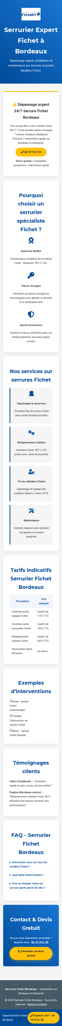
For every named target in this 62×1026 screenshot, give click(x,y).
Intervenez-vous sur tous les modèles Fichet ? (28, 864)
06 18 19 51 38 (32, 152)
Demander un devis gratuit (32, 953)
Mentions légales (37, 1004)
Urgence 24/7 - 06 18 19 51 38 (42, 1017)
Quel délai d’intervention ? (28, 875)
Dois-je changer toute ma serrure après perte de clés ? (27, 885)
